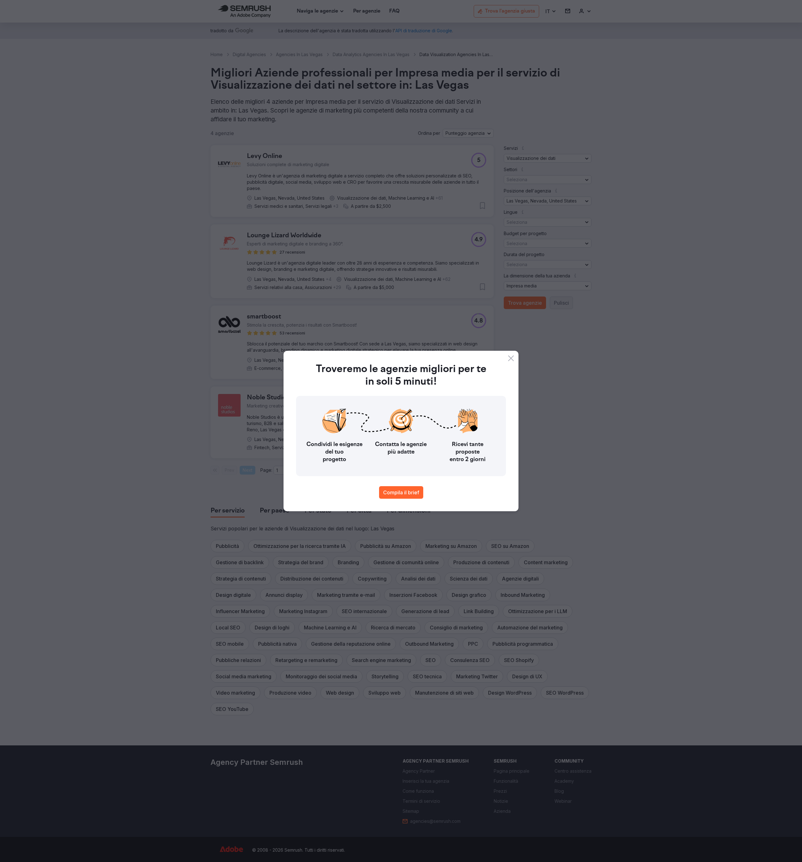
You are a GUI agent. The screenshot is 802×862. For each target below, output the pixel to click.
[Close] (510, 358)
